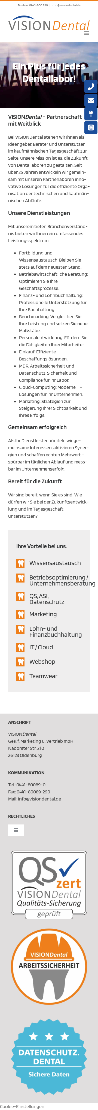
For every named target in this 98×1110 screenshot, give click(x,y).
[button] (49, 563)
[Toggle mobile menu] (87, 33)
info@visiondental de (66, 5)
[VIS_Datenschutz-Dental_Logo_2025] (49, 1021)
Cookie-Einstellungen (22, 1106)
